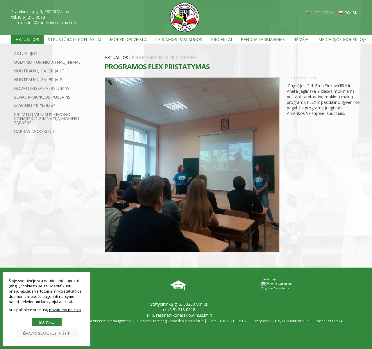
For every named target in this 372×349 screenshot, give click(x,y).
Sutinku (46, 322)
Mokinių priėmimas (35, 105)
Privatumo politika (65, 309)
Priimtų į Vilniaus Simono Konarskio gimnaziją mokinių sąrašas (46, 118)
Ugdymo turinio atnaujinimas (47, 62)
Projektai (221, 39)
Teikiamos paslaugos (178, 39)
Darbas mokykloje (34, 131)
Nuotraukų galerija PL (39, 79)
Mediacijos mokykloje (342, 39)
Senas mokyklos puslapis (42, 97)
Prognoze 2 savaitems (275, 288)
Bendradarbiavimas (263, 39)
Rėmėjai (302, 39)
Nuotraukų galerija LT (39, 71)
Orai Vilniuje (268, 279)
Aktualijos (27, 39)
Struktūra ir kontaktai (74, 39)
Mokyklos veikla (128, 39)
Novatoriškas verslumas (41, 88)
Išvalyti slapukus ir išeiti (46, 333)
